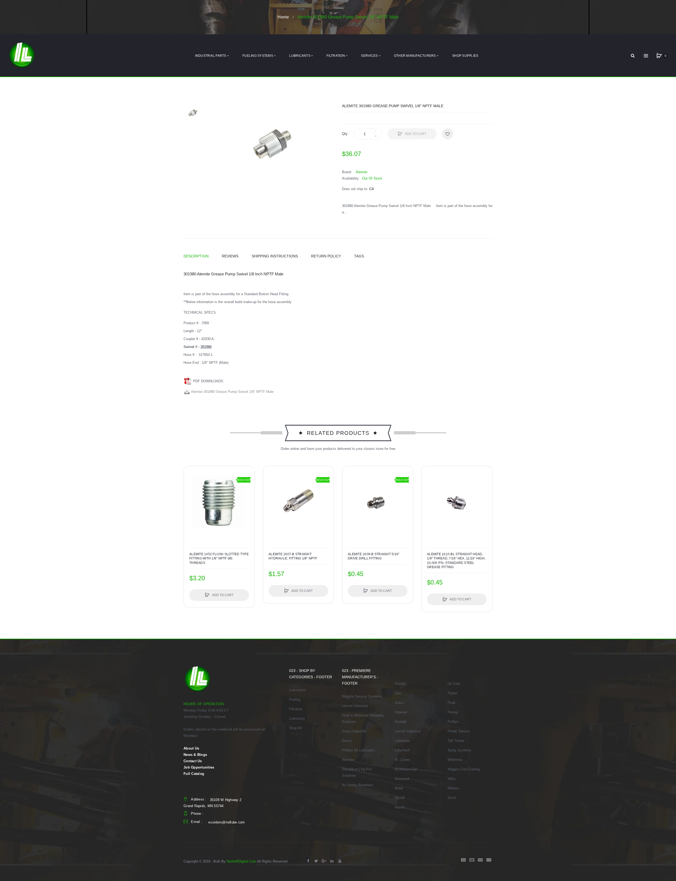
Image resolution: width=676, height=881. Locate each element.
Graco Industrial (354, 731)
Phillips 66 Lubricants (358, 750)
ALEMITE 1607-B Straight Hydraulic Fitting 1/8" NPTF (293, 556)
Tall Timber (456, 741)
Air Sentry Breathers (357, 785)
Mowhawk (402, 779)
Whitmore (455, 760)
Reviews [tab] (230, 256)
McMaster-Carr (406, 769)
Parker (453, 693)
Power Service (459, 731)
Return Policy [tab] (326, 256)
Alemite (348, 760)
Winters (453, 788)
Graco (399, 703)
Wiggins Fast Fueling (464, 769)
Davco (347, 741)
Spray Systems (459, 750)
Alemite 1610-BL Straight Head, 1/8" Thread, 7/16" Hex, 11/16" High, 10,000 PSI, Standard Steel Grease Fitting (456, 560)
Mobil (399, 788)
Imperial (401, 712)
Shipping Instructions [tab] (275, 256)
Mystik (400, 798)
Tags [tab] (359, 256)
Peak (452, 703)
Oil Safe (454, 684)
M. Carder (402, 760)
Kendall (400, 722)
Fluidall (400, 684)
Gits (398, 693)
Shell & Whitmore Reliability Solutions (363, 718)
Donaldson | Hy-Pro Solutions (357, 772)
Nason (400, 807)
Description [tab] (196, 256)
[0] (659, 55)
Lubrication (297, 690)
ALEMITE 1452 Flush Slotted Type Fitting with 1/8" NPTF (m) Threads (219, 558)
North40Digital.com (241, 861)
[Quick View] (191, 493)
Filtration (295, 709)
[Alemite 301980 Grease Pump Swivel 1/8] (193, 112)
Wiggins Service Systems (362, 696)
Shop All (295, 728)
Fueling (294, 699)
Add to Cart (415, 134)
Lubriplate (402, 741)
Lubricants (297, 718)
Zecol (452, 798)
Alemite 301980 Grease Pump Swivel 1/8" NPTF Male (232, 392)
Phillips (453, 722)
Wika (451, 779)
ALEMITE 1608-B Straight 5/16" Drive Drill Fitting (373, 556)
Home (283, 17)
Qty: (345, 134)
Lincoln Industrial (355, 706)
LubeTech (402, 750)
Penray (453, 712)
